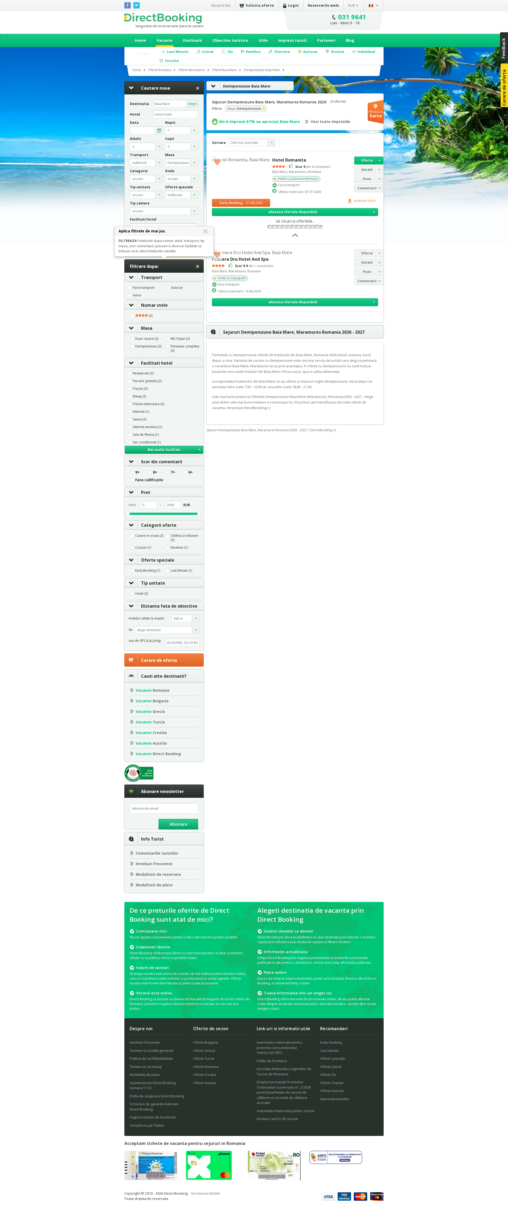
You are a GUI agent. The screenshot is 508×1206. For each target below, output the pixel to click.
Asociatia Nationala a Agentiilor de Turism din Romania (284, 1071)
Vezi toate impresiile (330, 121)
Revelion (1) (179, 547)
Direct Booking (163, 18)
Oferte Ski (328, 1074)
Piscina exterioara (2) (148, 404)
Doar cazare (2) (146, 339)
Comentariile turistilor (157, 853)
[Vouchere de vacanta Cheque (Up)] (150, 1178)
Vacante (165, 40)
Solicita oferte (260, 5)
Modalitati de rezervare (158, 874)
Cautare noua (155, 88)
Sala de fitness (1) (146, 435)
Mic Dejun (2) (180, 339)
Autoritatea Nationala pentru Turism (285, 1110)
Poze (367, 179)
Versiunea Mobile (205, 1193)
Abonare (178, 824)
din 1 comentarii (254, 266)
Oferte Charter (332, 1082)
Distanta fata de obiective (169, 606)
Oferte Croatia (204, 1074)
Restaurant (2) (143, 373)
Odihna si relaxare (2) (184, 538)
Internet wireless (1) (147, 427)
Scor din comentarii (161, 462)
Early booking (331, 1042)
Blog (350, 40)
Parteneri (326, 40)
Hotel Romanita (289, 160)
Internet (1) (141, 412)
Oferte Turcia (203, 1058)
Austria (151, 743)
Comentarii (367, 188)
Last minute (329, 1050)
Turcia (150, 721)
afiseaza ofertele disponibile (293, 212)
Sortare (219, 142)
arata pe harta (364, 201)
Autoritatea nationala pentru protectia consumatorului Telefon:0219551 (279, 1047)
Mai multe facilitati (164, 449)
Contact (142, 53)
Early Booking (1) (147, 570)
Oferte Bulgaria (205, 1042)
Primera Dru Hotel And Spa (240, 259)
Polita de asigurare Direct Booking (157, 1096)
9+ (137, 472)
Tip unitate (153, 583)
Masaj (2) (139, 396)
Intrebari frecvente (154, 863)
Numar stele (154, 305)
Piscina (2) (140, 389)
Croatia (151, 732)
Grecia (150, 711)
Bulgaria (152, 700)
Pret (145, 492)
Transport (151, 277)
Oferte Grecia (204, 1050)
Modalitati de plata (154, 884)
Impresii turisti (292, 40)
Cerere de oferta (159, 660)
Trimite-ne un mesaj (145, 1066)
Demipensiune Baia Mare (246, 86)
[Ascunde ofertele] (295, 237)
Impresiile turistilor (335, 1099)
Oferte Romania (206, 1066)
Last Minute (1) (181, 570)
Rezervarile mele (323, 5)
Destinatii (192, 40)
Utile (263, 40)
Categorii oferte (158, 525)
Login (293, 5)
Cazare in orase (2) (149, 536)
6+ (190, 472)
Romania (152, 690)
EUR (351, 5)
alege (192, 104)
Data (134, 122)
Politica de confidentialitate (151, 1058)
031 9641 (352, 16)
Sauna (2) (139, 419)
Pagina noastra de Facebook (153, 1117)
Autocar (177, 288)
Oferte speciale (157, 560)
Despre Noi (221, 5)
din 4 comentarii (312, 166)
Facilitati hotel (157, 363)
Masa (146, 328)
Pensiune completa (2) (185, 348)
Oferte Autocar (332, 1090)
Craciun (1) (143, 547)
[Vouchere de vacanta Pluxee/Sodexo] (209, 1178)
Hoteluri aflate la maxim (146, 618)
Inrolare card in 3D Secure (277, 1118)
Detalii (367, 169)
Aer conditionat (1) (147, 442)
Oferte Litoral (330, 1066)
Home (140, 40)
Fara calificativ (149, 480)
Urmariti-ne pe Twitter (147, 1125)
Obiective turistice (230, 40)
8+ (155, 472)
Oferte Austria (204, 1082)
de (131, 629)
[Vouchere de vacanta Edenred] (274, 1179)
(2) (150, 316)
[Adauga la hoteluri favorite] (217, 162)
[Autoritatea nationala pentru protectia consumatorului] (335, 1162)
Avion (137, 295)
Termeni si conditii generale (152, 1050)
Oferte (367, 160)
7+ (173, 472)
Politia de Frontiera (272, 1060)
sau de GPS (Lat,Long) (145, 641)
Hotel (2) (141, 593)
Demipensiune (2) (148, 346)
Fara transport (144, 288)
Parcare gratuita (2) (147, 381)
